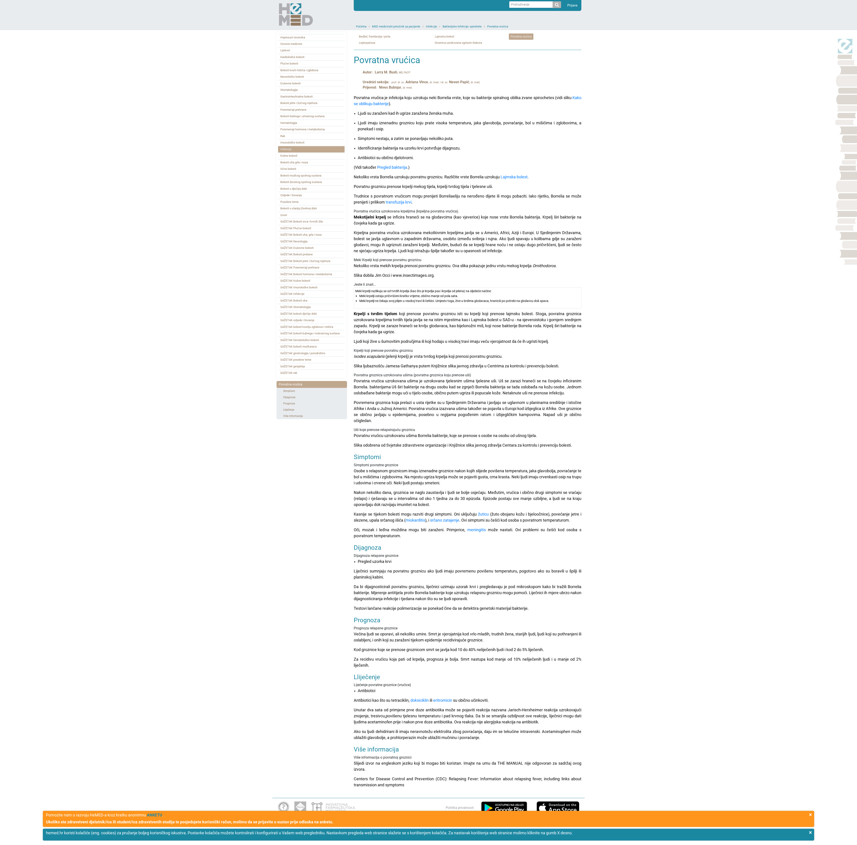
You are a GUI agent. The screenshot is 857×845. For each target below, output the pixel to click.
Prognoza (289, 403)
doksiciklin (419, 700)
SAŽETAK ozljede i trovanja (297, 320)
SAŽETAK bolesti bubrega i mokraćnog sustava (310, 333)
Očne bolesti (288, 169)
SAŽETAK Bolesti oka (293, 300)
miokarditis (415, 520)
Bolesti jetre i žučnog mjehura (298, 103)
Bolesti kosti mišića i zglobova (299, 70)
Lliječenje (288, 409)
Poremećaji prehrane (293, 109)
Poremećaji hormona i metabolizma (302, 129)
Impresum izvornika (292, 37)
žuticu (483, 514)
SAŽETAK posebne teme (295, 359)
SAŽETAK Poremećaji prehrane (299, 267)
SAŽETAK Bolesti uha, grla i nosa (301, 234)
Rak (282, 136)
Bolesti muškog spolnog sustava (300, 175)
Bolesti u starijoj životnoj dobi (298, 208)
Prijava (572, 5)
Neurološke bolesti (292, 76)
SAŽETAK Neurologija (294, 241)
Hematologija (288, 123)
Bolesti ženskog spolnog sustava (301, 182)
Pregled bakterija (392, 167)
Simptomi (289, 391)
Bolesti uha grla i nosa (294, 162)
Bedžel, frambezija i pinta (374, 36)
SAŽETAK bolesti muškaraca (298, 346)
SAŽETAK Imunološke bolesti (298, 287)
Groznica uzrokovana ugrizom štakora (458, 42)
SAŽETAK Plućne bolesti (295, 228)
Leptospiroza (367, 42)
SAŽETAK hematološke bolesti (299, 340)
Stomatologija (289, 90)
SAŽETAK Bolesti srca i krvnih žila (301, 221)
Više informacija (293, 416)
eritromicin (442, 700)
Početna (361, 26)
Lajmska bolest (444, 36)
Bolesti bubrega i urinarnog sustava (302, 116)
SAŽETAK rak (288, 373)
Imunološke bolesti (292, 142)
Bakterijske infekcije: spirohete (462, 26)
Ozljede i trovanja (291, 195)
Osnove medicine (291, 44)
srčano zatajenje (444, 520)
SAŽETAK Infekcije (292, 294)
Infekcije (431, 26)
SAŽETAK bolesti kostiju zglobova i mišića (306, 327)
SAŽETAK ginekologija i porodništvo (302, 353)
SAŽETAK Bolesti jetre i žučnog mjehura (305, 261)
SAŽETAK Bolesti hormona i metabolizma (306, 274)
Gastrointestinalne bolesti (296, 96)
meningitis (476, 529)
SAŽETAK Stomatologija (295, 307)
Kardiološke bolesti (292, 57)
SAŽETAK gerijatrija (292, 366)
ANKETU (154, 815)
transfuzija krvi (399, 202)
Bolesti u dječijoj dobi (293, 188)
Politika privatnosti (460, 808)
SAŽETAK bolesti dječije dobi (298, 313)
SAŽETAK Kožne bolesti (295, 280)
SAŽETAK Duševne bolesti (297, 248)
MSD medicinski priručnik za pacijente (396, 26)
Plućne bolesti (289, 63)
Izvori (283, 215)
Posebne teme (289, 202)
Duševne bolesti (290, 83)
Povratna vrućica (497, 26)
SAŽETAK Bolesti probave (296, 254)
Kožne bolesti (288, 155)
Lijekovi (285, 50)
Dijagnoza (289, 397)
